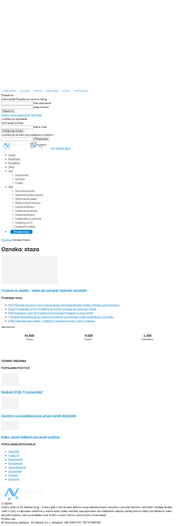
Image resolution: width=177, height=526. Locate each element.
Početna (6, 240)
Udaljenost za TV (24, 222)
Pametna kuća (81, 90)
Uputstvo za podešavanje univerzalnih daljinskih (38, 416)
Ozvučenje (25, 90)
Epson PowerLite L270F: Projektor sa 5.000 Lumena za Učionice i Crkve (52, 309)
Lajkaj (29, 333)
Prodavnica (21, 232)
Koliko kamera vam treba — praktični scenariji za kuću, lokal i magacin (51, 321)
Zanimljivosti (22, 175)
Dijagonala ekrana (24, 214)
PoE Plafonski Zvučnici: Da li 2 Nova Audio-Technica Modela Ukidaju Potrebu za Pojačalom (63, 305)
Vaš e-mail (40, 127)
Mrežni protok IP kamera (27, 202)
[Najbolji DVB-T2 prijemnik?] (10, 385)
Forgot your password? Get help (21, 115)
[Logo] (13, 148)
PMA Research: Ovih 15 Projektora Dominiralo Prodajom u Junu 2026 (50, 313)
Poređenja (14, 163)
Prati (88, 333)
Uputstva (20, 179)
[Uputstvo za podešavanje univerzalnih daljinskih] (10, 409)
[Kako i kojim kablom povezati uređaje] (10, 430)
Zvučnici (66, 90)
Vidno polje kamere (25, 190)
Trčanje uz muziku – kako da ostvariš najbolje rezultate (44, 290)
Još (10, 171)
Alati (10, 187)
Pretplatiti (147, 333)
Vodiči (11, 155)
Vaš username (42, 103)
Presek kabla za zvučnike (28, 218)
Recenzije (14, 159)
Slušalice (38, 90)
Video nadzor (9, 90)
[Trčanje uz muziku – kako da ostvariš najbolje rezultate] (29, 283)
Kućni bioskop (52, 90)
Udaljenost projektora (26, 210)
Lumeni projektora (24, 206)
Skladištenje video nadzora (29, 194)
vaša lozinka (41, 107)
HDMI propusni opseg (25, 198)
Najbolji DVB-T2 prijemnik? (22, 392)
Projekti (19, 183)
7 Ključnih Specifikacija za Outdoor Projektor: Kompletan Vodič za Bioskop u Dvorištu (61, 317)
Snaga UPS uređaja (25, 226)
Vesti (11, 167)
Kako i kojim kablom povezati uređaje (30, 437)
